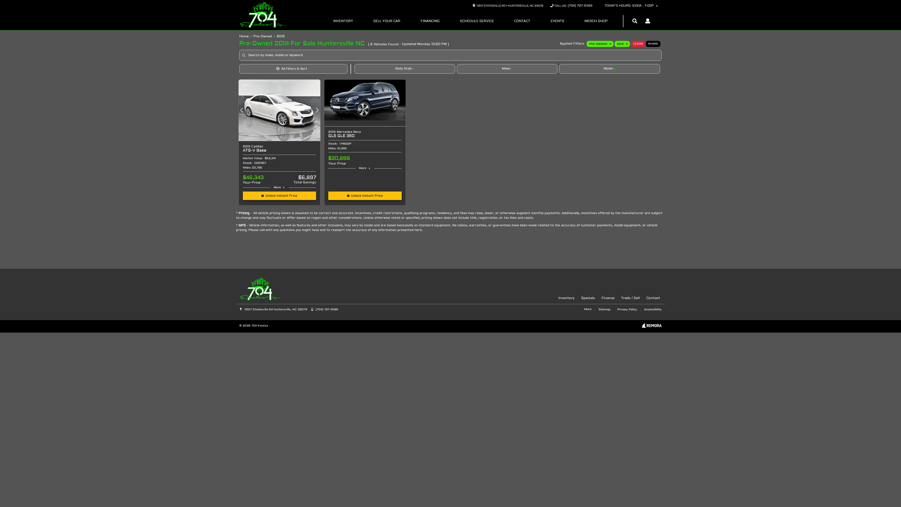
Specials (588, 298)
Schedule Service (477, 21)
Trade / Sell (630, 298)
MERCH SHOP (596, 21)
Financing (430, 21)
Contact (522, 21)
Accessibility (653, 309)
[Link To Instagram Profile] (296, 298)
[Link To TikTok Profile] (305, 298)
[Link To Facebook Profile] (288, 298)
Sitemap (604, 309)
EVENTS (557, 21)
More (277, 187)
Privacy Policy (627, 309)
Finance (608, 298)
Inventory (343, 21)
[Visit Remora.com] (652, 326)
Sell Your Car (386, 21)
